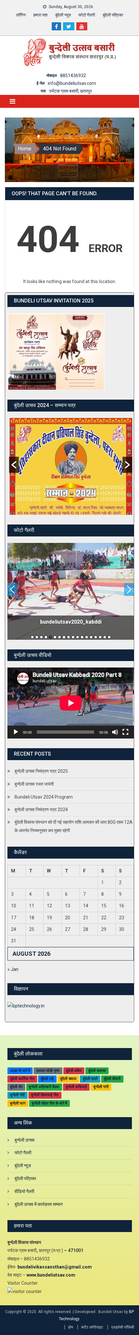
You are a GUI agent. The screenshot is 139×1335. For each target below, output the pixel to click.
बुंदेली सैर (16, 1087)
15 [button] (95, 637)
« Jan (12, 969)
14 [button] (91, 637)
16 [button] (100, 637)
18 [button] (109, 637)
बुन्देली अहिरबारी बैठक (44, 1087)
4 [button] (46, 637)
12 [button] (82, 637)
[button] (14, 465)
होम (70, 1327)
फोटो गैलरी (87, 15)
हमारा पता (40, 15)
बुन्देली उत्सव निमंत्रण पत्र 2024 (41, 809)
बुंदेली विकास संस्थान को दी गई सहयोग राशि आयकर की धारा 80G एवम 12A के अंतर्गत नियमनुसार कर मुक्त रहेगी (74, 826)
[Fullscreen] (125, 732)
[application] (70, 703)
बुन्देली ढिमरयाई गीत (45, 1095)
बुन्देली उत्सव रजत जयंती (34, 784)
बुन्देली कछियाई (76, 1087)
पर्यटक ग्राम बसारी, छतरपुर (70, 91)
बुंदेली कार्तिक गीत (22, 1078)
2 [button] (36, 637)
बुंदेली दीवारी (112, 1078)
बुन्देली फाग (18, 1103)
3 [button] (41, 637)
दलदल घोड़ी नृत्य (47, 1070)
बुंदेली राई (47, 1078)
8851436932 (73, 75)
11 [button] (77, 637)
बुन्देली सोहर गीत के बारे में (49, 1103)
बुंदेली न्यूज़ (63, 15)
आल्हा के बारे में (20, 1070)
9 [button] (68, 637)
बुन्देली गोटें (17, 1095)
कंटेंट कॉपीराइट (92, 1327)
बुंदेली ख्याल (68, 1078)
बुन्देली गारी (101, 1087)
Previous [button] (12, 589)
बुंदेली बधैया (74, 1070)
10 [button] (73, 637)
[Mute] (115, 732)
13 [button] (86, 637)
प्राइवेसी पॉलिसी (122, 1327)
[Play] (16, 732)
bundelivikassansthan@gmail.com (54, 1266)
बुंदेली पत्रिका (113, 15)
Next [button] (129, 589)
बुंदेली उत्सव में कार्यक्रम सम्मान (39, 1204)
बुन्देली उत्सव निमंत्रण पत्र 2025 (41, 771)
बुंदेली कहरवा (97, 1070)
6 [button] (55, 637)
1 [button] (32, 637)
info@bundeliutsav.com (72, 83)
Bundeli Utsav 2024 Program (44, 797)
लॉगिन (21, 15)
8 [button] (64, 637)
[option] (70, 466)
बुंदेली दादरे (90, 1078)
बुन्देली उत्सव (25, 1140)
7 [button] (59, 637)
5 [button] (50, 637)
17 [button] (104, 637)
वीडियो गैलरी (24, 1191)
